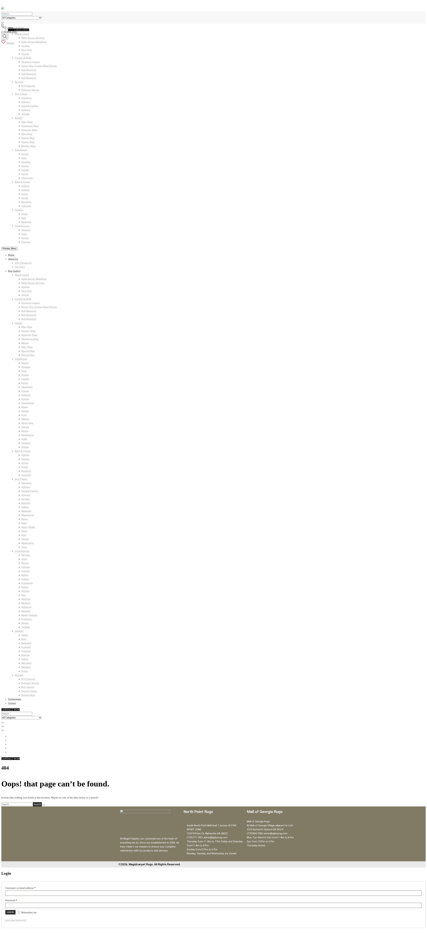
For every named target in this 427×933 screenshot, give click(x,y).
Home (11, 255)
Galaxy (25, 587)
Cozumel (26, 647)
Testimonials (14, 699)
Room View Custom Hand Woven (39, 66)
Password (16, 900)
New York (26, 50)
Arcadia (25, 114)
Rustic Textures (29, 615)
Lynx (24, 415)
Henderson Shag (30, 126)
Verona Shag (28, 142)
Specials (19, 82)
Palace (24, 519)
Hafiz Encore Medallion (33, 279)
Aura (24, 158)
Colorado (26, 206)
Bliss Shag (26, 134)
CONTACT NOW (10, 709)
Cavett (24, 174)
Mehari (25, 343)
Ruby (24, 523)
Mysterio (26, 603)
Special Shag (28, 138)
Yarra (24, 547)
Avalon (25, 166)
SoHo (24, 439)
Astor (24, 234)
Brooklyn (26, 202)
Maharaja (26, 511)
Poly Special (27, 687)
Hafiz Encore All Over (33, 283)
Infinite (25, 411)
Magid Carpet (22, 275)
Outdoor (19, 210)
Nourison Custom (30, 62)
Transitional (21, 150)
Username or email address (25, 887)
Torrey (24, 671)
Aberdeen (26, 98)
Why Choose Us (23, 263)
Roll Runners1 (28, 70)
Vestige (25, 447)
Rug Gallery (14, 271)
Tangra (25, 623)
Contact (12, 703)
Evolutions (27, 583)
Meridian (26, 667)
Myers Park (27, 423)
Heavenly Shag (29, 130)
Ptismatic (26, 611)
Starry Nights (28, 527)
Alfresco (25, 102)
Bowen (25, 238)
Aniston (25, 190)
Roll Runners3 (28, 78)
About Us (13, 259)
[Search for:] (17, 804)
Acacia (25, 154)
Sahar (24, 531)
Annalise (26, 162)
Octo (23, 535)
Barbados (26, 222)
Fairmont (26, 395)
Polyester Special (30, 90)
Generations (27, 403)
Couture (25, 571)
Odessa (25, 427)
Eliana (24, 407)
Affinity (25, 186)
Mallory (25, 419)
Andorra (25, 110)
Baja (23, 218)
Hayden (25, 591)
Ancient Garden (29, 106)
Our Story (20, 267)
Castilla (25, 170)
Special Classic (29, 691)
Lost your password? (16, 920)
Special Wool (28, 695)
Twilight (25, 627)
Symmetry (26, 619)
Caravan (25, 242)
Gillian (24, 659)
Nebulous (26, 607)
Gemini (25, 399)
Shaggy (19, 118)
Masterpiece (27, 515)
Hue (23, 595)
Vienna (25, 539)
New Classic (21, 94)
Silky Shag (27, 122)
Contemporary (22, 226)
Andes (24, 194)
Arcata (24, 198)
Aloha (24, 214)
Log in (10, 912)
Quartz (24, 431)
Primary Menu (9, 248)
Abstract (25, 230)
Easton (24, 575)
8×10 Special (28, 86)
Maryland (26, 663)
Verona (25, 54)
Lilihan (25, 507)
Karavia (25, 655)
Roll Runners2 (28, 74)
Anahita (25, 46)
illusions (25, 599)
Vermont (25, 443)
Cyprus (25, 391)
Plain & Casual (22, 182)
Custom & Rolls (23, 58)
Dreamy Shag (28, 146)
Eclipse (25, 579)
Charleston (27, 178)
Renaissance (27, 435)
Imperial (25, 503)
